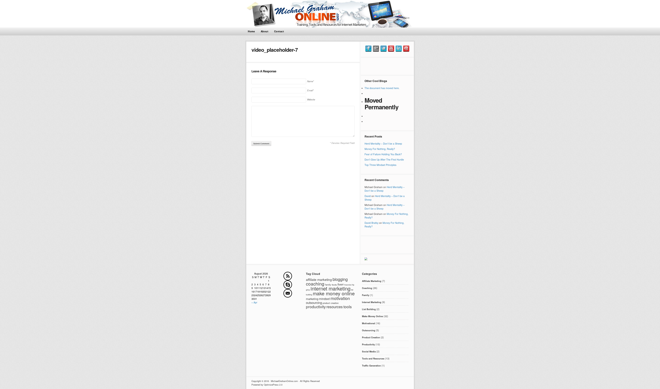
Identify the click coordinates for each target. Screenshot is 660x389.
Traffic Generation (371, 365)
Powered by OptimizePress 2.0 (266, 384)
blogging (340, 279)
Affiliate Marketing (371, 281)
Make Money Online (372, 316)
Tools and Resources (373, 358)
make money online (334, 293)
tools (347, 306)
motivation (340, 298)
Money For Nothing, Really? (380, 149)
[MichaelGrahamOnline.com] (330, 26)
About (264, 31)
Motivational (368, 323)
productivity (316, 306)
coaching (315, 283)
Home (251, 31)
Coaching (367, 288)
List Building (369, 309)
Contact (279, 31)
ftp (353, 284)
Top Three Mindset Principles (380, 165)
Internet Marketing (371, 302)
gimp (308, 289)
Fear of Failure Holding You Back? (383, 154)
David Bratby (371, 222)
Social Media (369, 351)
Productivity (368, 344)
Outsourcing (368, 330)
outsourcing (314, 302)
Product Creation (371, 337)
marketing (312, 299)
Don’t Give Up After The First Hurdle (384, 159)
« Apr (254, 302)
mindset (324, 299)
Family (365, 295)
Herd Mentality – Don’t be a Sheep (383, 143)
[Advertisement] (387, 66)
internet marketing (330, 288)
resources (334, 306)
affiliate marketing (319, 279)
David (368, 196)
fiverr (341, 284)
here (396, 88)
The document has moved (379, 88)
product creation (331, 303)
